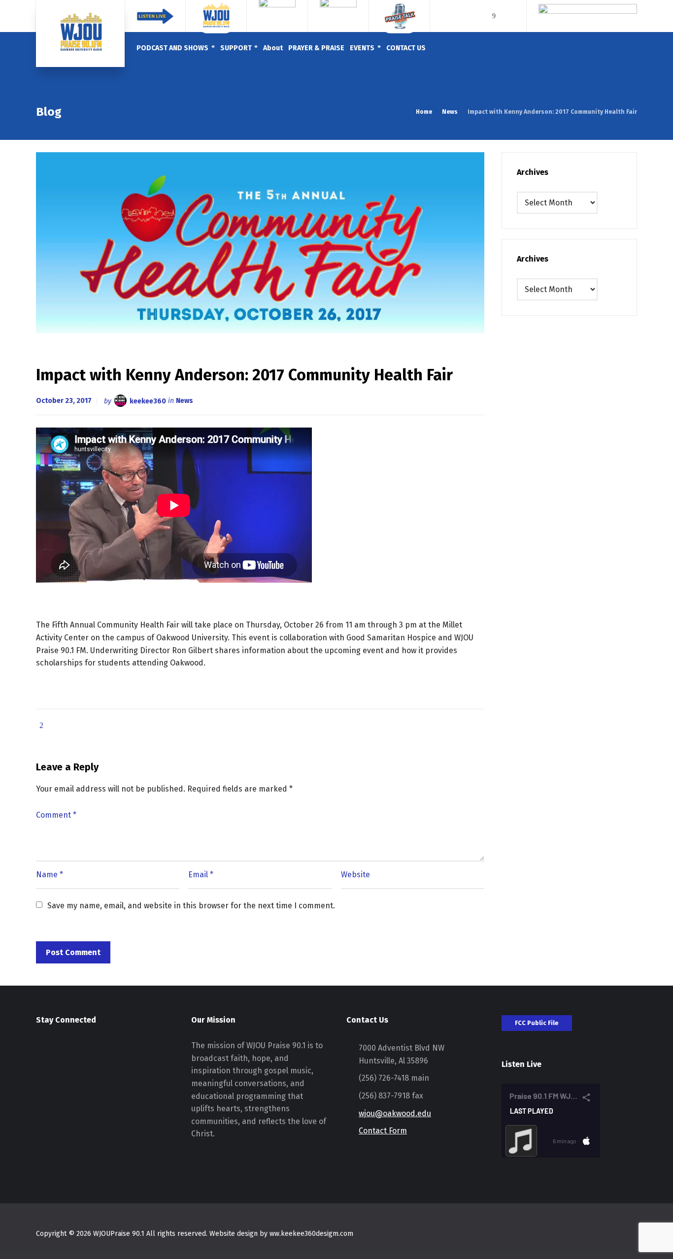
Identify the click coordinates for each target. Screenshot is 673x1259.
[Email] (480, 16)
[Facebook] (494, 16)
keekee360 (148, 401)
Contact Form (383, 1130)
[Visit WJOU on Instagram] (42, 1052)
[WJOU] (80, 33)
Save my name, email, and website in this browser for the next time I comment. (191, 905)
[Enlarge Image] (260, 242)
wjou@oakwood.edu (395, 1113)
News (184, 401)
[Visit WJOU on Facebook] (60, 1052)
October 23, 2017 (64, 401)
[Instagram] (507, 16)
